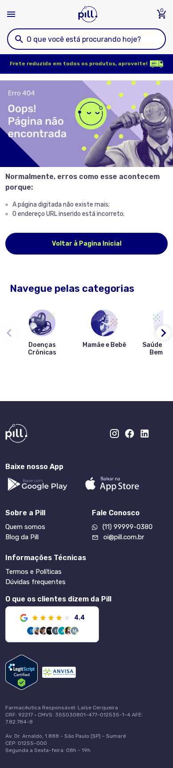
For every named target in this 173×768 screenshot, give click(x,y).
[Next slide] (163, 333)
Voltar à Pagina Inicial (87, 243)
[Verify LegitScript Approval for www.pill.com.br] (21, 672)
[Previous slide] (10, 333)
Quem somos (25, 527)
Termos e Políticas (33, 572)
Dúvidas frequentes (35, 582)
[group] (42, 334)
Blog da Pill (22, 537)
